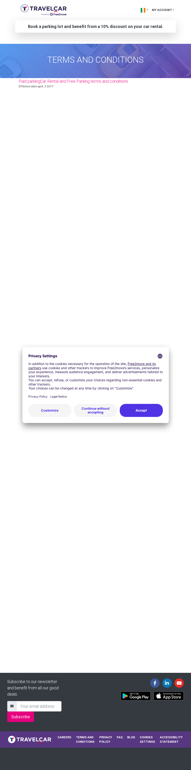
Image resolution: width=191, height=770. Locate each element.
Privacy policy (105, 739)
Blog (131, 737)
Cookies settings (147, 739)
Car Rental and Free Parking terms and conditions (84, 81)
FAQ (120, 737)
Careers (64, 737)
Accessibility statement (171, 739)
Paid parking (29, 81)
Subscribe (20, 716)
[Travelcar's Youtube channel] (179, 683)
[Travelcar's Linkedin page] (167, 683)
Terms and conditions (85, 739)
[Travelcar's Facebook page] (155, 683)
